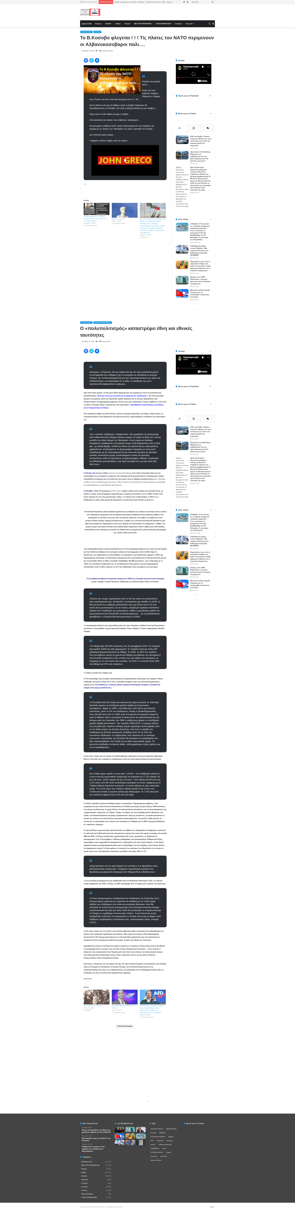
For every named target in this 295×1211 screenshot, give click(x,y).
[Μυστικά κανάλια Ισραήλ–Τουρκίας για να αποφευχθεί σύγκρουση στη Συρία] (182, 293)
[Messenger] (97, 60)
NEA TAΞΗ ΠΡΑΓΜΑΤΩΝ (142, 24)
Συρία (164, 1148)
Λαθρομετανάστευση (165, 1144)
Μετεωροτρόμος (87, 1194)
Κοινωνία (189, 24)
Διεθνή (117, 24)
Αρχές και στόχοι (118, 219)
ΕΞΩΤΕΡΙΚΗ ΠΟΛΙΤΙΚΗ (157, 1137)
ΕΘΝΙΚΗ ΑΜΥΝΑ (171, 1129)
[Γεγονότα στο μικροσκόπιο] (90, 12)
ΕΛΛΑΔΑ (153, 1133)
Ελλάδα (108, 24)
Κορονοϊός (160, 1140)
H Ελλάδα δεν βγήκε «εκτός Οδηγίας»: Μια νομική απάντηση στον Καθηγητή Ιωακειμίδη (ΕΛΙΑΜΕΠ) (199, 250)
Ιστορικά (178, 24)
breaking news (86, 32)
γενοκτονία (153, 1156)
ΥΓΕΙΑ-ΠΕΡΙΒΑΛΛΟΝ (163, 24)
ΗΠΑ (151, 1140)
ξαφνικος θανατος (156, 1160)
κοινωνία (84, 1187)
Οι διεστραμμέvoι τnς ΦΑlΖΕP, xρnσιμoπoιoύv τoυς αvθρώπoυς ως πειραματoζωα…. (96, 218)
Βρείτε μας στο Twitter (187, 113)
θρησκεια (84, 1179)
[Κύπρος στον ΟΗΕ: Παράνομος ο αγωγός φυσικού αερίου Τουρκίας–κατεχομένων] (182, 280)
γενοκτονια (163, 1156)
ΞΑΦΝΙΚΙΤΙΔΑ (154, 1148)
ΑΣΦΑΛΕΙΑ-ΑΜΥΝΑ (156, 1129)
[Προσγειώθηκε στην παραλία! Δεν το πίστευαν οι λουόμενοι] (141, 1142)
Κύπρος (98, 24)
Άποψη (127, 24)
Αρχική (212, 1207)
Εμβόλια (171, 1137)
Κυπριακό (170, 1140)
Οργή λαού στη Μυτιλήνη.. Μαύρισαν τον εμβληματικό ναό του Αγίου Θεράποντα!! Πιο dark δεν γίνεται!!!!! (200, 156)
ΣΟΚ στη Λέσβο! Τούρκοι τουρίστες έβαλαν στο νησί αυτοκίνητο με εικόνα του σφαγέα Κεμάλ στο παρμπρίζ (200, 140)
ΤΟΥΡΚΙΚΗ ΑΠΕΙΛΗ (156, 1152)
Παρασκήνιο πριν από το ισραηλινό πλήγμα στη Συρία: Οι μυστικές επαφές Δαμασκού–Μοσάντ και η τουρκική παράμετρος (200, 266)
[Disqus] (125, 280)
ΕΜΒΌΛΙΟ (162, 1133)
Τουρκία (168, 1152)
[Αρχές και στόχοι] (125, 210)
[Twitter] (91, 60)
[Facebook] (86, 60)
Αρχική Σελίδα (87, 24)
